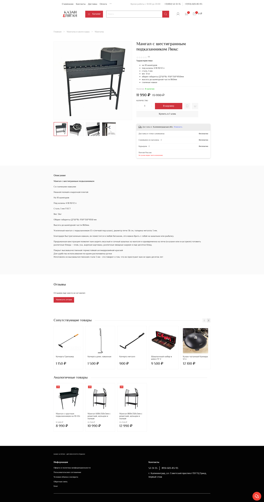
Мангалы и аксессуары (78, 32)
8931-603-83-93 (170, 468)
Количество (142, 101)
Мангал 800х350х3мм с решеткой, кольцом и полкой (130, 416)
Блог (56, 486)
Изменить (178, 127)
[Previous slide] (58, 80)
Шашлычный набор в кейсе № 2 (161, 358)
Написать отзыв (64, 300)
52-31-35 (152, 468)
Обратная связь (61, 481)
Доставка (92, 4)
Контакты (81, 4)
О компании (67, 4)
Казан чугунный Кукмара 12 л (195, 358)
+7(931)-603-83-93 (193, 4)
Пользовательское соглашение (67, 472)
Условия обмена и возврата (66, 477)
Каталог (96, 14)
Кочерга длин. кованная (99, 356)
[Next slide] (127, 80)
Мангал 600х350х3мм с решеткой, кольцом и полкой (99, 416)
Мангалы (99, 32)
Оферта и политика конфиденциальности (72, 467)
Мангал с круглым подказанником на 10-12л (68, 415)
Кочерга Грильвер (65, 356)
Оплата (103, 4)
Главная (57, 32)
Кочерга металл (127, 356)
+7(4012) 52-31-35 (172, 4)
